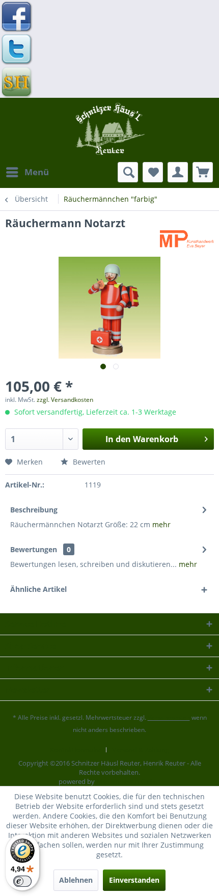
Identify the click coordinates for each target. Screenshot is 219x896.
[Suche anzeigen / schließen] (128, 172)
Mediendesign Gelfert (128, 781)
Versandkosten (169, 717)
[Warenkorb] (203, 172)
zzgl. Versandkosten (65, 399)
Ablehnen (76, 880)
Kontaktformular (75, 749)
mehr (161, 524)
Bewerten (88, 462)
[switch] (22, 881)
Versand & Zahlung (140, 749)
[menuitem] (27, 172)
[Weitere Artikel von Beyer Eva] (187, 239)
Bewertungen (33, 549)
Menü (36, 172)
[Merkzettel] (153, 172)
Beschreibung (34, 509)
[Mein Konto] (178, 172)
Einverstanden (134, 880)
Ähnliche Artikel (38, 589)
